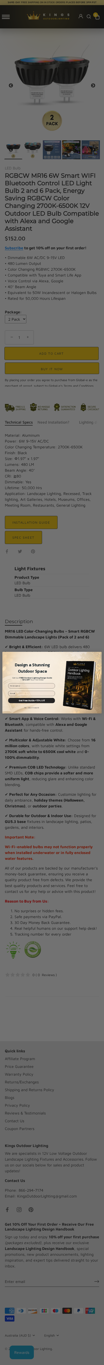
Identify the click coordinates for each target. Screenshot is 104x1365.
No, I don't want (31, 707)
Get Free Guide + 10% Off (32, 700)
